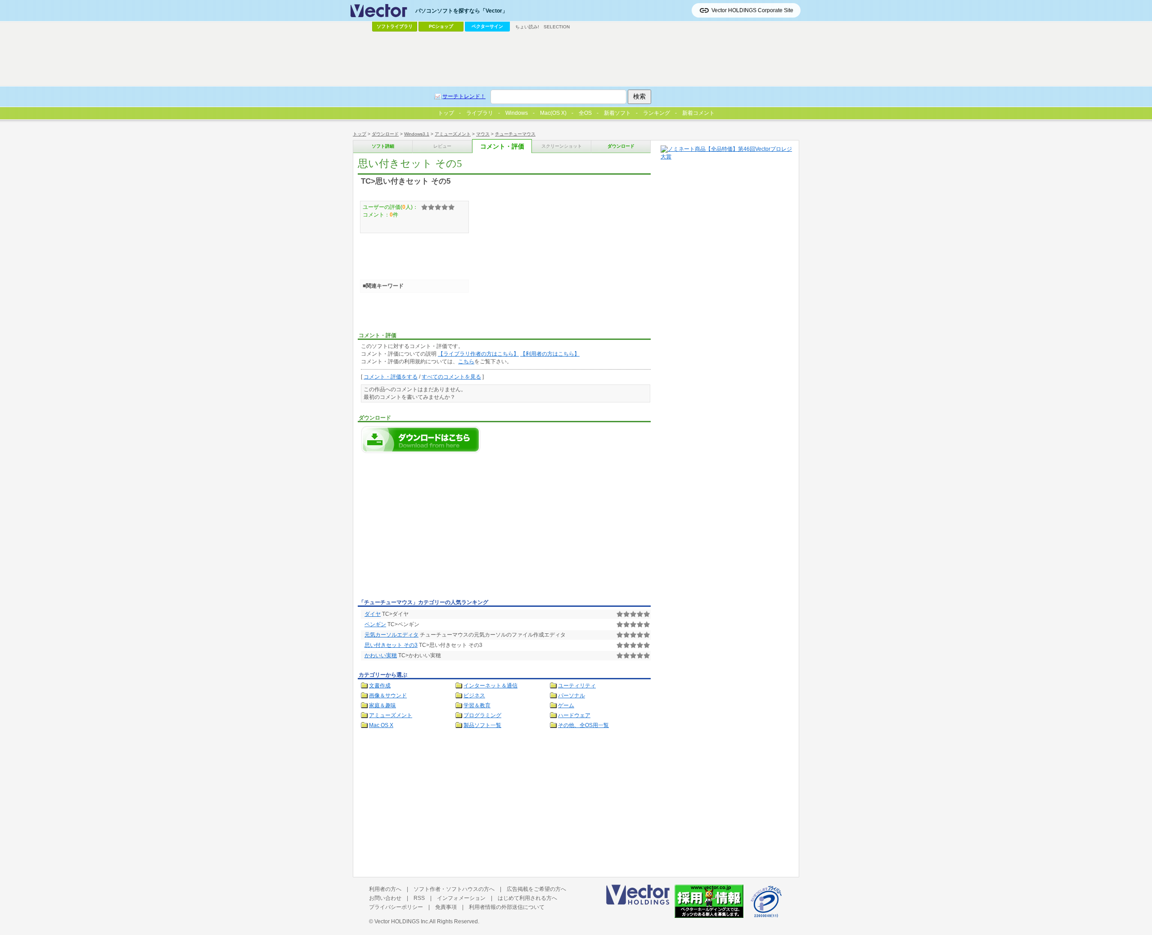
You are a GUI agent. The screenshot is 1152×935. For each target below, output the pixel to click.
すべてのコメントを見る (451, 377)
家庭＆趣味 (382, 705)
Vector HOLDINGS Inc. (401, 921)
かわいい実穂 (380, 655)
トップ (359, 133)
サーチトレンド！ (464, 96)
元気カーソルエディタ (391, 635)
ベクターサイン (487, 26)
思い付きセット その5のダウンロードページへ (421, 439)
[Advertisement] (433, 528)
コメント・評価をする (391, 377)
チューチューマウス (515, 133)
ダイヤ (372, 614)
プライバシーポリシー (396, 907)
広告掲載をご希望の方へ (536, 889)
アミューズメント (453, 133)
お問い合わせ (385, 898)
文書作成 (380, 685)
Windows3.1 (416, 133)
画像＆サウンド (388, 695)
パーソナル (571, 695)
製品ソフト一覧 (482, 725)
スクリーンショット (561, 146)
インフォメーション (461, 898)
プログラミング (482, 715)
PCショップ (441, 26)
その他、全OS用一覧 (583, 725)
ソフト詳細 (383, 146)
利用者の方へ (385, 889)
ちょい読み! (527, 26)
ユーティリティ (577, 685)
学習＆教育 (477, 705)
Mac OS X (381, 725)
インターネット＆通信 (491, 685)
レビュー (442, 146)
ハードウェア (574, 715)
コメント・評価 (502, 146)
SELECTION (557, 26)
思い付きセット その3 (391, 645)
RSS (419, 898)
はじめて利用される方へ (527, 898)
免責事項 (446, 907)
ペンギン (375, 624)
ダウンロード (385, 133)
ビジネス (474, 695)
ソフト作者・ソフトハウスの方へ (454, 889)
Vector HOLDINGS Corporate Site (752, 10)
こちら (466, 361)
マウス (483, 133)
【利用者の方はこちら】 (550, 354)
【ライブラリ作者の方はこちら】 (478, 354)
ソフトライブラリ (395, 26)
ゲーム (566, 705)
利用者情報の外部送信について (506, 907)
